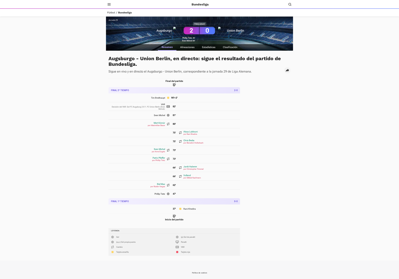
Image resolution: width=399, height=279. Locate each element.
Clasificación (230, 47)
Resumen (167, 47)
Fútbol (111, 12)
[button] (287, 70)
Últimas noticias (154, 4)
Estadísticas (208, 47)
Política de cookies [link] (199, 273)
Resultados (133, 4)
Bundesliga (125, 12)
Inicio (119, 4)
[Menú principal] (109, 4)
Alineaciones (187, 47)
